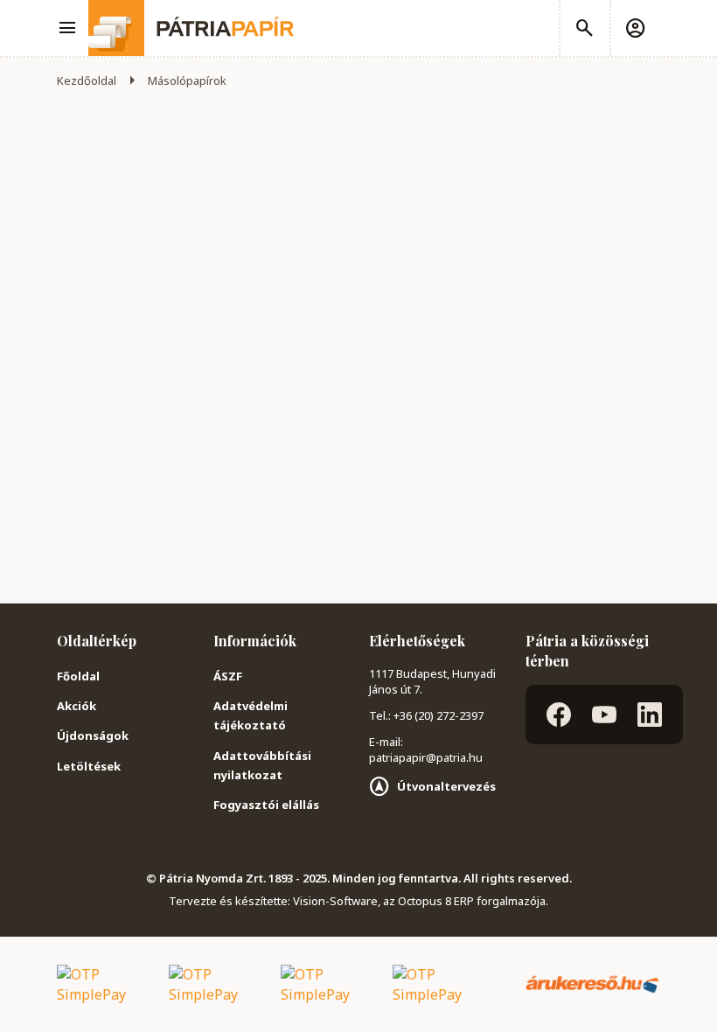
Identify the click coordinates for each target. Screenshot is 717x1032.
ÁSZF (227, 676)
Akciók (76, 706)
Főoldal (78, 676)
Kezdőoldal (86, 80)
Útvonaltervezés (446, 786)
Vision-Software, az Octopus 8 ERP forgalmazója (419, 901)
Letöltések (89, 766)
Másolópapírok (187, 80)
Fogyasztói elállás (266, 804)
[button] (634, 28)
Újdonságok (93, 735)
